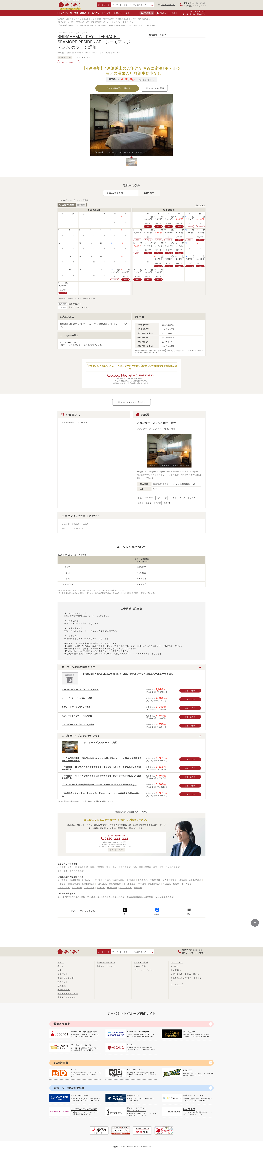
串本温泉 (142, 884)
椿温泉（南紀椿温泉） (115, 880)
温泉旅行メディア (121, 13)
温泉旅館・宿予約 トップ (67, 19)
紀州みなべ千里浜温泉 (92, 880)
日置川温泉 (112, 887)
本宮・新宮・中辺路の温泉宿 (166, 867)
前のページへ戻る (68, 62)
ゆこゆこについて (168, 5)
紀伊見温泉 (102, 884)
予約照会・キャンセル (68, 993)
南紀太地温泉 (130, 884)
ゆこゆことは (177, 962)
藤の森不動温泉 (169, 880)
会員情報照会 (64, 989)
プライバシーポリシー (144, 970)
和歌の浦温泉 (64, 887)
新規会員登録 (148, 13)
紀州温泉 (131, 880)
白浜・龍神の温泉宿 (140, 19)
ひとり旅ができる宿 (164, 897)
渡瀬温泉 (138, 887)
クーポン (107, 13)
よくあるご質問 (141, 962)
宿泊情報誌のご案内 (106, 962)
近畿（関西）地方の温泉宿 (103, 19)
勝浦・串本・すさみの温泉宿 (71, 871)
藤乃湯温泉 (63, 880)
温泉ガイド (85, 13)
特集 (76, 13)
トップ (61, 13)
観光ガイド (96, 13)
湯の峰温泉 (143, 880)
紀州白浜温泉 (88, 884)
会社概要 (175, 970)
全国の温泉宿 (85, 19)
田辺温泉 (167, 884)
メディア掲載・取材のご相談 (184, 974)
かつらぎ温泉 (126, 887)
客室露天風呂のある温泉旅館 (140, 897)
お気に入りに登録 (156, 88)
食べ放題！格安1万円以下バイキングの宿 (106, 897)
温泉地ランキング (66, 978)
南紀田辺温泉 (195, 880)
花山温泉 (62, 884)
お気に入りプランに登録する (133, 402)
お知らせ (175, 966)
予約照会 (167, 13)
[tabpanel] (131, 125)
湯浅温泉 (183, 880)
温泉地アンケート (105, 966)
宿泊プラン (129, 22)
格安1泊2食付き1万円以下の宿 (71, 897)
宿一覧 (69, 13)
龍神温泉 (101, 887)
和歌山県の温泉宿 (123, 19)
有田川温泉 (75, 880)
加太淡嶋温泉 (74, 884)
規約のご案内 (140, 966)
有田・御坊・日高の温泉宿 (118, 867)
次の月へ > (200, 205)
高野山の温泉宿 (97, 867)
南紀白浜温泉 (154, 884)
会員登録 (62, 986)
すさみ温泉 (77, 887)
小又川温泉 (186, 884)
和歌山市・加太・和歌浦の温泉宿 (73, 867)
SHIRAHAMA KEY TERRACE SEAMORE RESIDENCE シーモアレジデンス (90, 22)
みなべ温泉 (89, 887)
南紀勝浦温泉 (115, 884)
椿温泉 (176, 884)
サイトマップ (177, 984)
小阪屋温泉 (155, 880)
